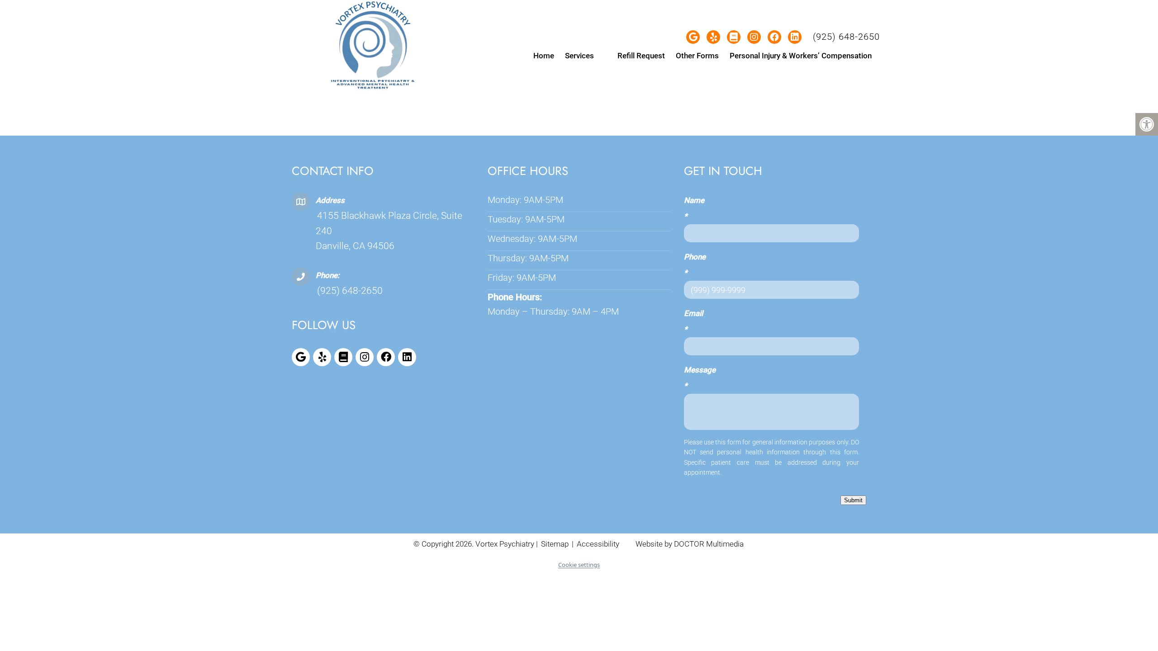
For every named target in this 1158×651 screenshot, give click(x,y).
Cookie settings (579, 565)
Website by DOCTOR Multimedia (690, 543)
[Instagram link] (365, 357)
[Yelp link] (322, 357)
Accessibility (598, 543)
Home (543, 55)
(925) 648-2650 (846, 36)
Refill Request (641, 55)
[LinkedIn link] (407, 357)
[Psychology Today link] (343, 357)
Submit (853, 500)
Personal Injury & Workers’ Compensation (801, 55)
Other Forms (697, 55)
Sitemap (555, 543)
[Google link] (301, 357)
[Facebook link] (386, 357)
